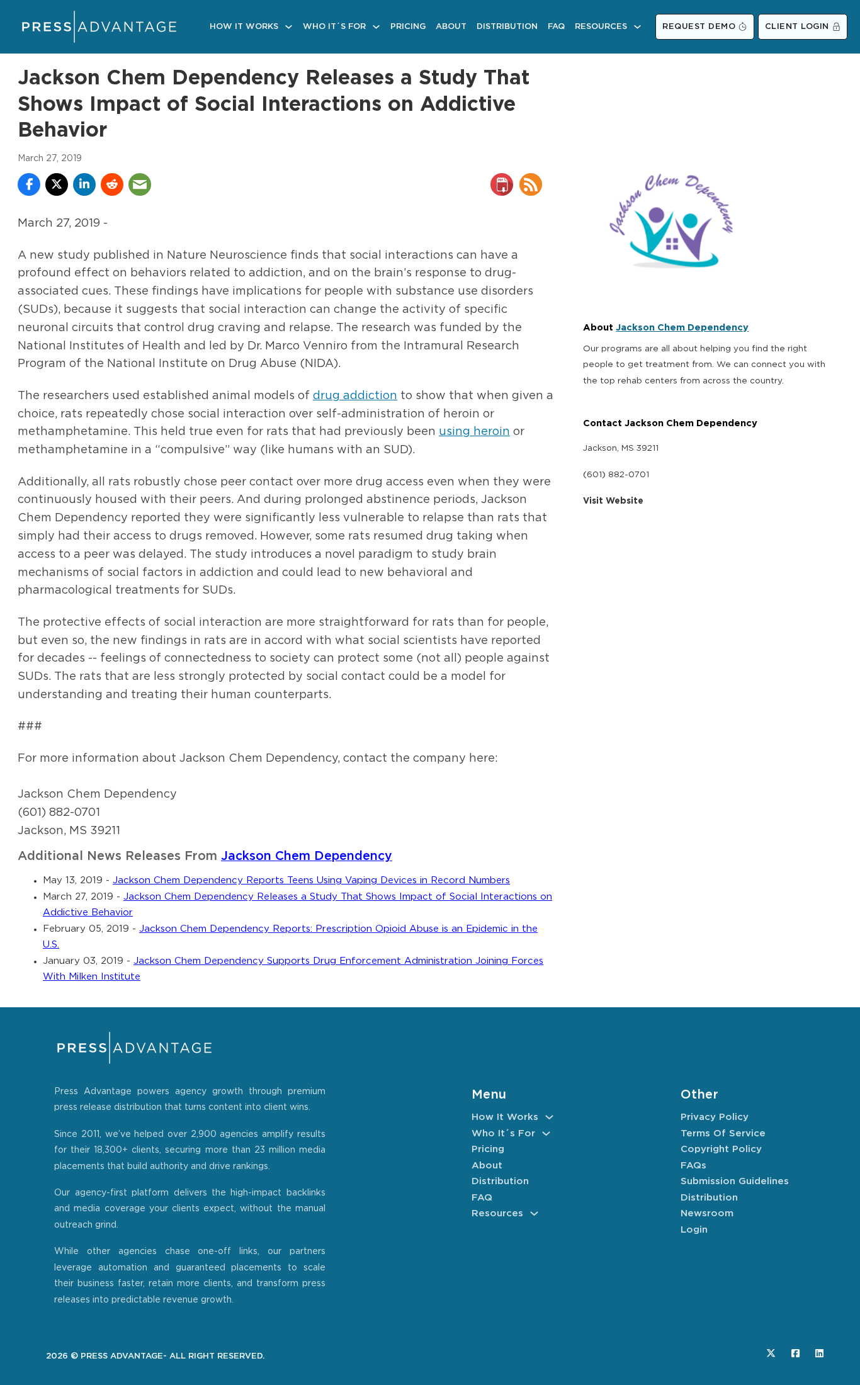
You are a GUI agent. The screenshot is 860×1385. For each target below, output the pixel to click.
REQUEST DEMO (698, 26)
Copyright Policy (721, 1149)
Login (694, 1230)
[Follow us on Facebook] (795, 1353)
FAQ (556, 26)
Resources (601, 26)
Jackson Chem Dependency (306, 856)
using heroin (474, 432)
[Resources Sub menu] (637, 27)
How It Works (244, 26)
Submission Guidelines (735, 1181)
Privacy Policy (715, 1117)
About (451, 26)
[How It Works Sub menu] (289, 27)
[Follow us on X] (771, 1353)
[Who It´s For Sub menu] (376, 27)
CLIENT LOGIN (797, 26)
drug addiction (355, 396)
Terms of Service (723, 1133)
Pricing (408, 26)
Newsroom (707, 1213)
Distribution (507, 26)
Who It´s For (334, 26)
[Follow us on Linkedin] (819, 1353)
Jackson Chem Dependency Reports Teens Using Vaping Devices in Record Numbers (311, 880)
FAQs (693, 1166)
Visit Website (613, 501)
